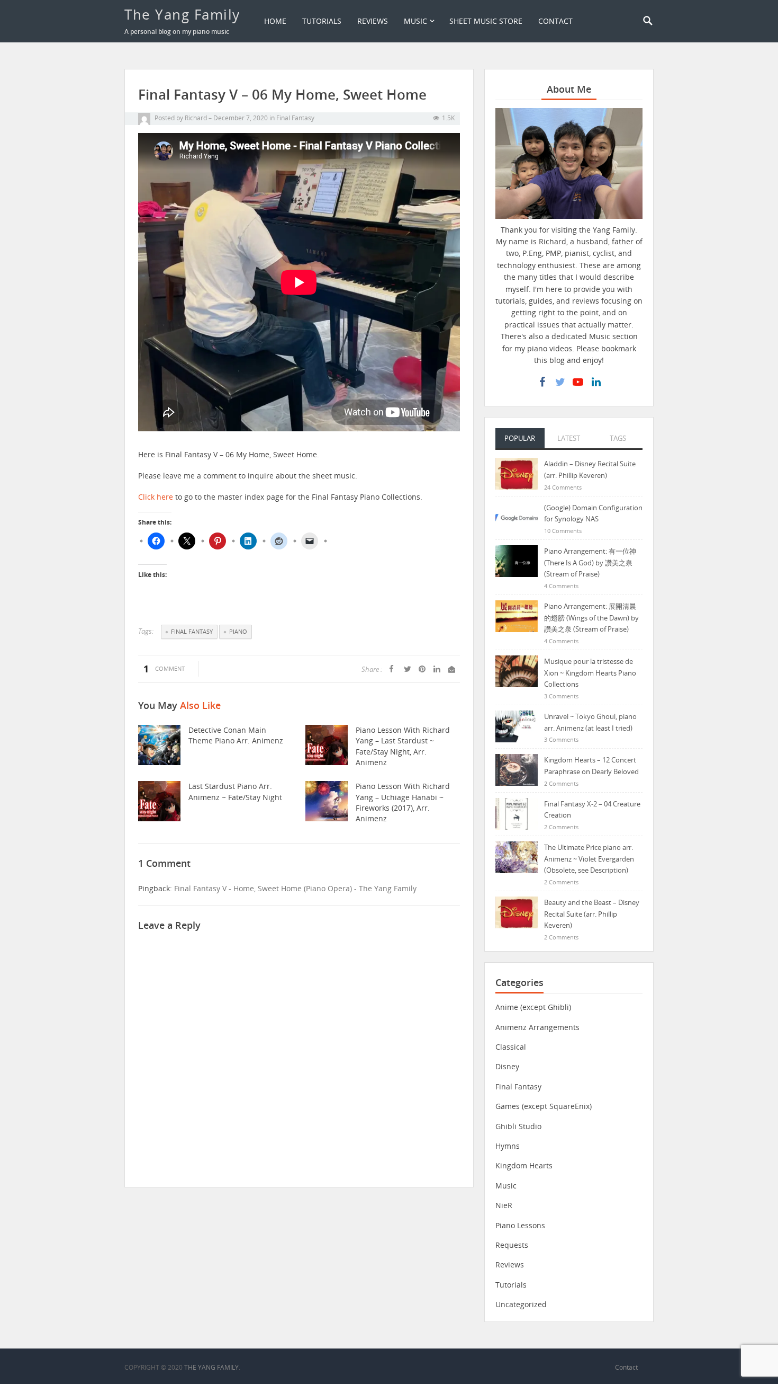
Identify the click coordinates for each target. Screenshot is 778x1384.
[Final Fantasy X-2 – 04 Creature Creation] (516, 813)
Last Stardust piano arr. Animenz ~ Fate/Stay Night (235, 791)
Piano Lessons (520, 1225)
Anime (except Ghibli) (533, 1007)
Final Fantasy (295, 117)
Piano (238, 631)
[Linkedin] (596, 382)
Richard (196, 117)
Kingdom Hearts (524, 1165)
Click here (155, 497)
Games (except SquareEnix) (543, 1106)
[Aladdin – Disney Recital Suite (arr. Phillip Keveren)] (516, 473)
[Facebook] (542, 382)
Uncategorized (521, 1304)
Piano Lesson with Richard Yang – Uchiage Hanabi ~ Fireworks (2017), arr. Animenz (403, 802)
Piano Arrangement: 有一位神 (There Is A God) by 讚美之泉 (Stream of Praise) (590, 562)
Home (275, 21)
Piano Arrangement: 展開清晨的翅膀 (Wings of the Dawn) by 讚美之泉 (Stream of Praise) (591, 617)
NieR (503, 1205)
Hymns (507, 1146)
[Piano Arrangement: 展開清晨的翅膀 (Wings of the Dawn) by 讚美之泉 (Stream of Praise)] (516, 615)
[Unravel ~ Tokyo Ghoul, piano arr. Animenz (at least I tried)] (516, 726)
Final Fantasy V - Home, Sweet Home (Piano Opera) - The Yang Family (295, 888)
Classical (510, 1047)
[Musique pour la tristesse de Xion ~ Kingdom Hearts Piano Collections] (516, 671)
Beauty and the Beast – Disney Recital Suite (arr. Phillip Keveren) (591, 914)
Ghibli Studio (518, 1126)
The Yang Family (182, 14)
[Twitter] (560, 382)
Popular (519, 438)
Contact (555, 21)
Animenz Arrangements (537, 1027)
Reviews (372, 21)
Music (415, 21)
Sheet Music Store (485, 21)
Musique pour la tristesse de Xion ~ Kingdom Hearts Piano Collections (590, 672)
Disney (507, 1066)
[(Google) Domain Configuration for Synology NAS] (516, 517)
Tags (618, 438)
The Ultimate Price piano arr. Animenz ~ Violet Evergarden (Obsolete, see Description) (589, 858)
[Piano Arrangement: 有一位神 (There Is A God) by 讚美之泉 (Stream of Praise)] (516, 560)
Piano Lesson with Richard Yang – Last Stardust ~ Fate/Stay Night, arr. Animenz (403, 746)
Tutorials (321, 21)
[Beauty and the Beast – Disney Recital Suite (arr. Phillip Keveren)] (516, 912)
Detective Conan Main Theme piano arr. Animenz (235, 735)
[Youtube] (578, 382)
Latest (568, 438)
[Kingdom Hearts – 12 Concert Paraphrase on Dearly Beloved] (516, 769)
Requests (511, 1245)
